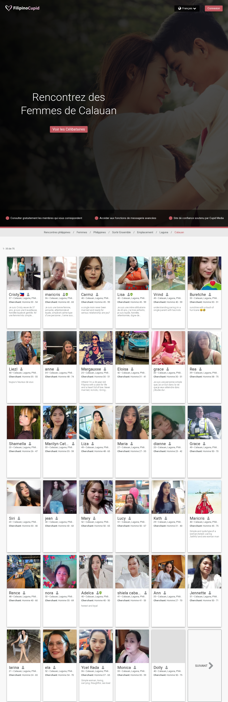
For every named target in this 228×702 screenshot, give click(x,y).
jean (49, 518)
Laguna (164, 232)
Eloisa (122, 369)
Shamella (17, 443)
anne (49, 369)
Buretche (198, 294)
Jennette (198, 593)
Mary (85, 518)
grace (159, 369)
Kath (158, 518)
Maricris (197, 518)
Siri (12, 518)
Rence (14, 593)
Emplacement (145, 232)
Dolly (158, 667)
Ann (157, 593)
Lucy (121, 518)
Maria (122, 443)
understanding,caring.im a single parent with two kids (167, 308)
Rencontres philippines (57, 232)
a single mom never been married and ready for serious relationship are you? (95, 310)
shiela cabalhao (129, 593)
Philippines (100, 232)
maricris (52, 294)
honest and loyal (89, 605)
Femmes (82, 232)
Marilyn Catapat (57, 443)
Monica (124, 667)
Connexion (214, 8)
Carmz (87, 294)
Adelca (87, 593)
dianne (160, 443)
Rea (193, 369)
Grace (195, 443)
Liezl (13, 369)
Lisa (121, 294)
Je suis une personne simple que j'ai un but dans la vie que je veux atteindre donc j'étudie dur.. (168, 386)
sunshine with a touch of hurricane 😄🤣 (202, 308)
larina (14, 667)
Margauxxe (91, 369)
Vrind (158, 294)
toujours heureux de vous (21, 382)
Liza (85, 443)
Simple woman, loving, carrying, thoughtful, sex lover (96, 681)
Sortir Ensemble (121, 232)
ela (47, 667)
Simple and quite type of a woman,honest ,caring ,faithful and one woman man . (204, 535)
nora (49, 593)
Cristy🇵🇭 (16, 294)
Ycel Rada (90, 667)
